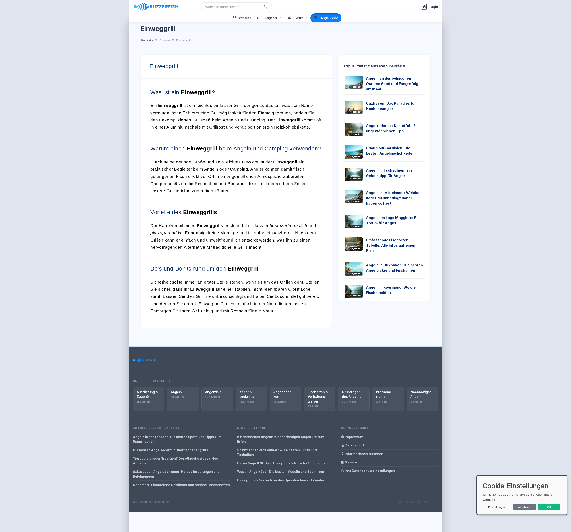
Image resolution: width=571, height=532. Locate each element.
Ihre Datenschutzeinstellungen (369, 471)
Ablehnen (524, 507)
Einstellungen (496, 507)
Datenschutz (355, 445)
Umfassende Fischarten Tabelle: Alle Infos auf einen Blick (390, 245)
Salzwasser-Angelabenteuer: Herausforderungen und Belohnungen (176, 474)
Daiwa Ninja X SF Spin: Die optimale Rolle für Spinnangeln (282, 463)
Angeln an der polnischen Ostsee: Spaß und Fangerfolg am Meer (392, 83)
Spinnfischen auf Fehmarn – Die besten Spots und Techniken (277, 452)
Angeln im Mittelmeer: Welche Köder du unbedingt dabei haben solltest (392, 198)
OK (549, 507)
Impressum (353, 437)
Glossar (351, 462)
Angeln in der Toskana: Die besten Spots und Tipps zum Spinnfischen (177, 439)
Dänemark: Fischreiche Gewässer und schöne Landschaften (181, 485)
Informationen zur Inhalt (363, 454)
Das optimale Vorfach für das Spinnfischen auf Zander (280, 480)
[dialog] (522, 495)
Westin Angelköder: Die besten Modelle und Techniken (280, 472)
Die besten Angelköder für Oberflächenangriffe (170, 450)
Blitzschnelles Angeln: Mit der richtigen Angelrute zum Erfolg (280, 439)
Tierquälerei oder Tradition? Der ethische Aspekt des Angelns (175, 461)
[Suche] (266, 7)
